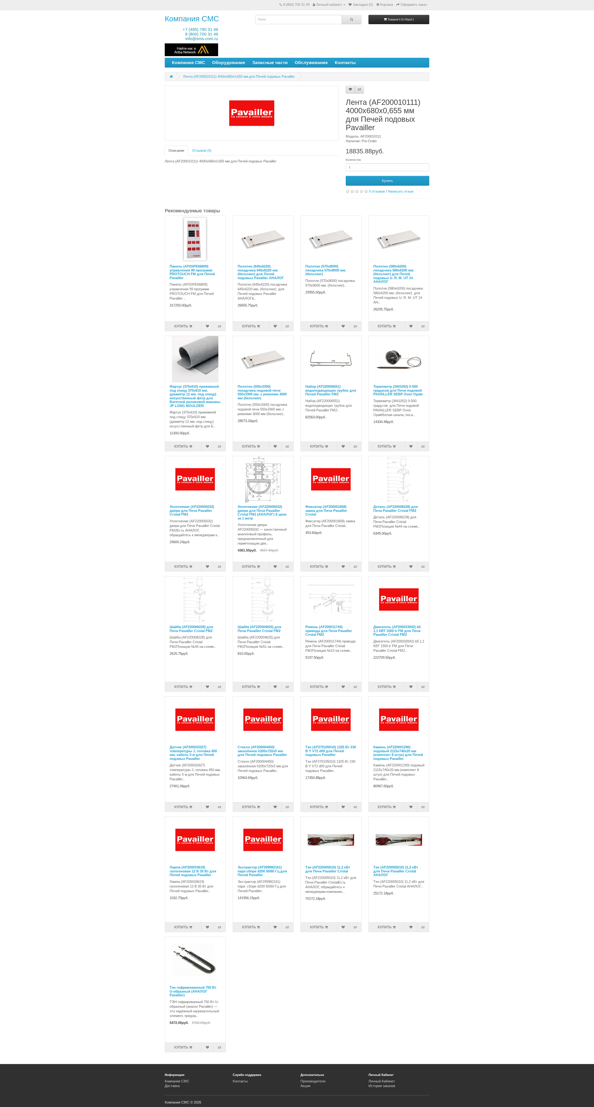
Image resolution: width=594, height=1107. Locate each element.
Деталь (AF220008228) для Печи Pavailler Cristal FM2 (395, 509)
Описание (176, 150)
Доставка (172, 1086)
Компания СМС (192, 18)
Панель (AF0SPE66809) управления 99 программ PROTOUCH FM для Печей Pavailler (192, 272)
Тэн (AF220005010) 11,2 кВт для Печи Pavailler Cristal (327, 869)
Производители (312, 1081)
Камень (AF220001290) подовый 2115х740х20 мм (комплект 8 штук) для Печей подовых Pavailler (398, 753)
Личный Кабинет (381, 1081)
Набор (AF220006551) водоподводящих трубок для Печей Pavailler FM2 (330, 390)
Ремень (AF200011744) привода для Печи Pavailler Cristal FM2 (328, 630)
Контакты (345, 62)
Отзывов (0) (201, 150)
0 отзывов (377, 191)
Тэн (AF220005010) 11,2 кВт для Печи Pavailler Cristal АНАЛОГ (395, 871)
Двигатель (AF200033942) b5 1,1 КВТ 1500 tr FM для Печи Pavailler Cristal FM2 (397, 630)
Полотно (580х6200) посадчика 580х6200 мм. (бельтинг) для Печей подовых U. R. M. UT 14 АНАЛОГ (393, 274)
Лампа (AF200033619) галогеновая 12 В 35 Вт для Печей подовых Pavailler (193, 871)
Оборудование (228, 62)
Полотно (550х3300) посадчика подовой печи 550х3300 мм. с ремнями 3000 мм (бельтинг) (262, 392)
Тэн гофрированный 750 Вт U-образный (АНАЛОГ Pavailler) (193, 991)
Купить (387, 181)
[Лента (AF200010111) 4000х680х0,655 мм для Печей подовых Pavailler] (252, 113)
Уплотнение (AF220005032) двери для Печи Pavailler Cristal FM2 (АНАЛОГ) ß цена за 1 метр (262, 512)
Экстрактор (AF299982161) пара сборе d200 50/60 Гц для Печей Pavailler (262, 871)
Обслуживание (311, 62)
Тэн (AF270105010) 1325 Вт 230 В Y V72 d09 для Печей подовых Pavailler (330, 751)
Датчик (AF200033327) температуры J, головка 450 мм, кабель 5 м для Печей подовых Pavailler (193, 753)
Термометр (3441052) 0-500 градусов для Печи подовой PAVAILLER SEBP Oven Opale (398, 390)
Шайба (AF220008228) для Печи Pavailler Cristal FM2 (191, 629)
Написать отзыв (400, 191)
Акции (305, 1086)
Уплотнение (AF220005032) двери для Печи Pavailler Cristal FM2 (192, 510)
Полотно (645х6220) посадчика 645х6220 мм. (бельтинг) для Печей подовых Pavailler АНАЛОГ (261, 272)
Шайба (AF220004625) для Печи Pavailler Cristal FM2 (259, 629)
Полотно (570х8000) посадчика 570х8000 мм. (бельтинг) (325, 270)
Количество (353, 159)
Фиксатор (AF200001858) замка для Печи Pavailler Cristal (326, 510)
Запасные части (270, 62)
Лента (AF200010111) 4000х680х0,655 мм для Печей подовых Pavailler (239, 76)
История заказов (381, 1086)
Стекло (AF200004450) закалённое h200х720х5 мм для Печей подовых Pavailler (262, 751)
